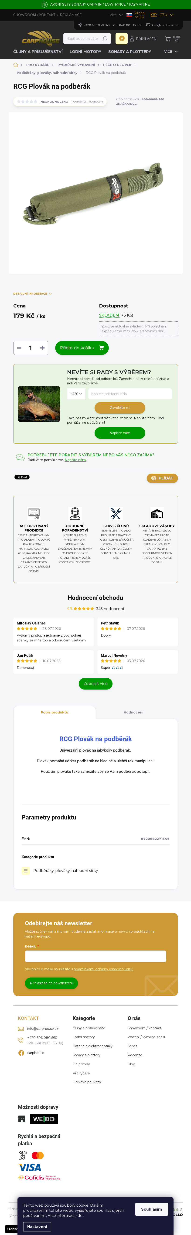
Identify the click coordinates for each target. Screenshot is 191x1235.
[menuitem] (39, 52)
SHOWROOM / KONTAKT (34, 15)
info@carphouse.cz (42, 1029)
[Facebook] (122, 38)
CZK (163, 15)
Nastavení (37, 1227)
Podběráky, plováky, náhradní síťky (65, 870)
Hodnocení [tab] (133, 712)
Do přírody (81, 1064)
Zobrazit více (96, 683)
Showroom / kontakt (144, 1028)
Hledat (104, 38)
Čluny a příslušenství (89, 1028)
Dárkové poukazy (87, 1082)
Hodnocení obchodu (95, 597)
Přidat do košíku (77, 347)
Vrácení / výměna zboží (146, 1037)
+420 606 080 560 (42, 1038)
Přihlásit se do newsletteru (51, 983)
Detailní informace (30, 293)
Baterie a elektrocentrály (93, 1046)
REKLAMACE (71, 15)
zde (78, 1215)
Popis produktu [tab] (54, 712)
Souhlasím (151, 1209)
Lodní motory (84, 1037)
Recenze (135, 1055)
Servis (132, 1046)
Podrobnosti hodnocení (87, 101)
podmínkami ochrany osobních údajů (103, 969)
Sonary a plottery (86, 1055)
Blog (131, 1064)
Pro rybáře (81, 1073)
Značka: (126, 104)
